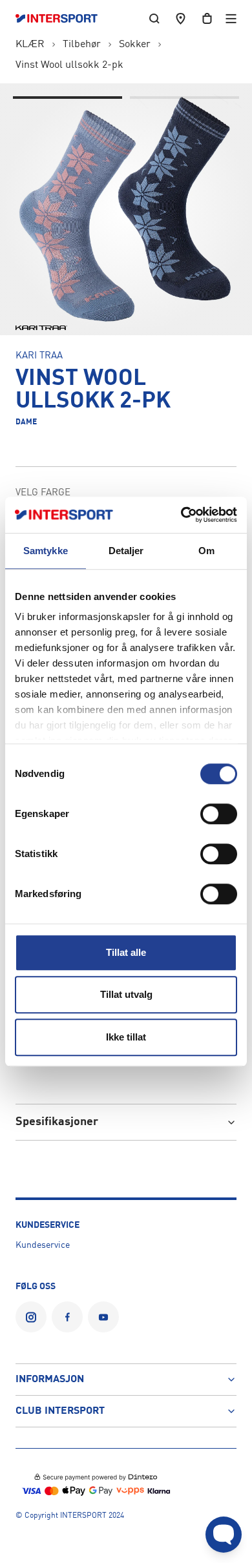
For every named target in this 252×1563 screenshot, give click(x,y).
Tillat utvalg (126, 994)
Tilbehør (82, 44)
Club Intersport (60, 1411)
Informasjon (50, 1379)
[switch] (218, 813)
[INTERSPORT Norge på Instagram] (31, 1316)
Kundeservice (43, 1245)
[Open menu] (231, 18)
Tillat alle (126, 952)
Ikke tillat (126, 1036)
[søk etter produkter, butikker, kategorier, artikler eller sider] (154, 18)
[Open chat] (223, 1534)
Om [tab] (206, 550)
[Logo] (63, 18)
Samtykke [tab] (45, 550)
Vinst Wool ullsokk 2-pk (69, 65)
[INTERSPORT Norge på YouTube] (103, 1316)
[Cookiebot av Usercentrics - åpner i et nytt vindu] (181, 514)
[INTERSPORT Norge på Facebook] (67, 1316)
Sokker (135, 44)
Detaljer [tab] (126, 550)
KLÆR (30, 44)
